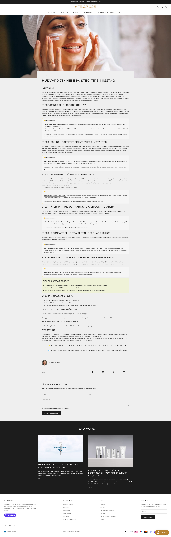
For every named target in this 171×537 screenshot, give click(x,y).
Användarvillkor (88, 388)
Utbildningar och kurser (106, 12)
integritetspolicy (78, 388)
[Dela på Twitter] (103, 372)
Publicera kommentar (51, 413)
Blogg (120, 12)
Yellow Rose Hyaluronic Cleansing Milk (56, 124)
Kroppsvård (65, 12)
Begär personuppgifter (69, 519)
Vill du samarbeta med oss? (108, 516)
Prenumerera (148, 517)
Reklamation (66, 510)
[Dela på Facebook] (92, 372)
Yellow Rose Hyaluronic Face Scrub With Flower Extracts (61, 129)
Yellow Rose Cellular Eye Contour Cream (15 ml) (58, 248)
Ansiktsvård (52, 12)
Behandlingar (88, 12)
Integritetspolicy (67, 513)
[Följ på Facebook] (5, 525)
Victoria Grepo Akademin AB (108, 510)
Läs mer (40, 479)
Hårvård (76, 12)
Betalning (65, 507)
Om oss (102, 507)
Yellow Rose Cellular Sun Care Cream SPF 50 (57, 272)
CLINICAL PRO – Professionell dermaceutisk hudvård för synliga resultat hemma (107, 473)
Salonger (102, 513)
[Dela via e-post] (124, 372)
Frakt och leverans (68, 504)
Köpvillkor (66, 516)
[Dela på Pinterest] (113, 372)
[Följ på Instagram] (10, 525)
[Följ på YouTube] (14, 525)
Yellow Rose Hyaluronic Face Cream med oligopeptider (60, 222)
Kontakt (102, 504)
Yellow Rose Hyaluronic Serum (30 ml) (55, 195)
